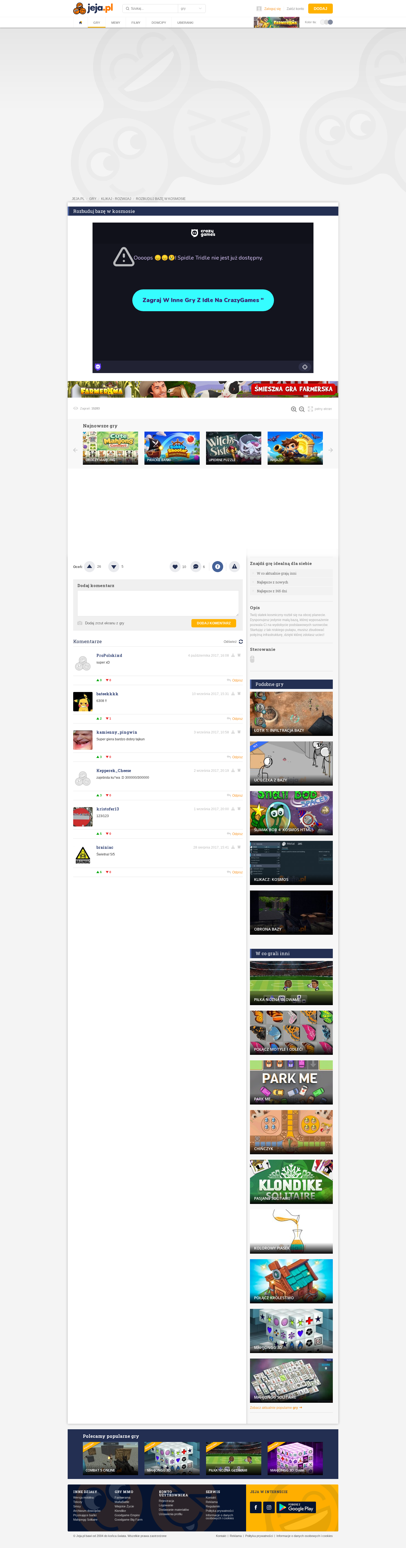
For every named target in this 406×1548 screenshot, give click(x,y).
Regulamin (213, 1506)
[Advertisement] (203, 70)
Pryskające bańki (84, 1515)
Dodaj (320, 8)
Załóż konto (295, 9)
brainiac (104, 847)
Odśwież (230, 642)
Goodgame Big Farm (129, 1519)
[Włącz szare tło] (326, 21)
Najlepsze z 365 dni (272, 591)
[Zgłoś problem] (234, 566)
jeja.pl (78, 198)
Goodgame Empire (127, 1515)
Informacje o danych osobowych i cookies (220, 1517)
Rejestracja (166, 1500)
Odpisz (237, 680)
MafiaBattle (122, 1502)
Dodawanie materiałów (174, 1509)
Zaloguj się (272, 9)
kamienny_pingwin (116, 732)
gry (92, 198)
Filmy (135, 22)
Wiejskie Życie (124, 1506)
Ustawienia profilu (170, 1514)
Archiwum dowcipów (87, 1510)
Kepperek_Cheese (113, 770)
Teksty (77, 1502)
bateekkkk (107, 693)
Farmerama (122, 1497)
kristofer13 (107, 809)
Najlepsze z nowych (272, 582)
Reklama (212, 1502)
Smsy (77, 1506)
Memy (115, 22)
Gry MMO (124, 1491)
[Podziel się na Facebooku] (217, 566)
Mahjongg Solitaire (85, 1519)
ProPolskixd (109, 655)
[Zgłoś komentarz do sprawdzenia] (234, 655)
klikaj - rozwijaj (116, 198)
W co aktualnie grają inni (276, 573)
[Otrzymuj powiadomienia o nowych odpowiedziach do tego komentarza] (240, 655)
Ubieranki (185, 22)
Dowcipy (159, 22)
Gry (96, 22)
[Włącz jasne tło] (322, 21)
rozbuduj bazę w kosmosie (161, 198)
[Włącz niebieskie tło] (330, 21)
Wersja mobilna (83, 1497)
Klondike (120, 1510)
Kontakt (211, 1497)
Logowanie (166, 1505)
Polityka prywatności (219, 1510)
